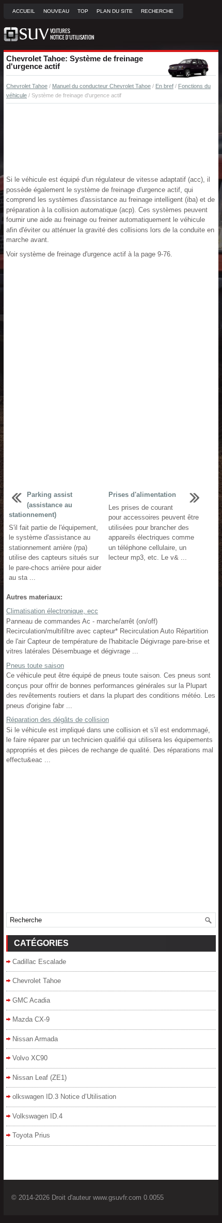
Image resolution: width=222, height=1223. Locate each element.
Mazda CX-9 (31, 1019)
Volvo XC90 (29, 1058)
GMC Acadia (31, 1000)
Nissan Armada (35, 1039)
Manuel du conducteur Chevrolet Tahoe (101, 86)
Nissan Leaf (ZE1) (39, 1077)
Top (82, 11)
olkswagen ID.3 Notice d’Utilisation (64, 1096)
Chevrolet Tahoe (26, 86)
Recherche (157, 11)
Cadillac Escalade (39, 962)
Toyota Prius (31, 1135)
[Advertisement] (111, 139)
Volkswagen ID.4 (37, 1116)
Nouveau (56, 11)
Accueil (23, 11)
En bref (164, 86)
